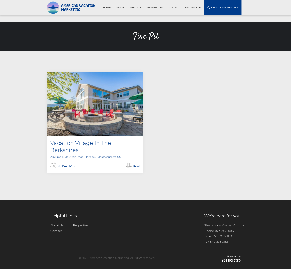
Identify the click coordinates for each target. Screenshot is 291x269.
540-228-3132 (219, 241)
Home (107, 7)
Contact (174, 7)
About (120, 7)
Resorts (136, 7)
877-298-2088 (224, 231)
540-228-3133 (193, 7)
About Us (56, 225)
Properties (155, 7)
